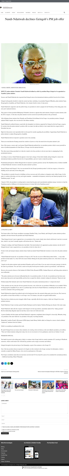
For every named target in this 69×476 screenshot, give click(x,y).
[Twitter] (5, 363)
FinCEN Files (4, 455)
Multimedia (28, 12)
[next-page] (4, 395)
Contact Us (46, 12)
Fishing (3, 457)
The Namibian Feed (52, 442)
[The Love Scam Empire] (21, 385)
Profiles (34, 12)
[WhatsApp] (8, 363)
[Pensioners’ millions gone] (34, 385)
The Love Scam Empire (19, 390)
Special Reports (20, 12)
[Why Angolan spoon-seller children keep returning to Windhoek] (7, 385)
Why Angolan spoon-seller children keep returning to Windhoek (6, 391)
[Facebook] (2, 363)
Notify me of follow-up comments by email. (10, 429)
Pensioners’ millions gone (33, 390)
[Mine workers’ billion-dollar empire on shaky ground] (62, 385)
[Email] (11, 363)
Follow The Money (5, 461)
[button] (64, 12)
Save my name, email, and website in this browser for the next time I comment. (21, 426)
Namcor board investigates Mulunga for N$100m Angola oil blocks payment (53, 372)
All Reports (7, 12)
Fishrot (13, 12)
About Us (39, 12)
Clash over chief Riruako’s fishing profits (10, 371)
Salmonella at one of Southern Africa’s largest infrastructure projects (48, 391)
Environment (4, 451)
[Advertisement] (34, 33)
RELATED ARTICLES (6, 377)
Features (3, 453)
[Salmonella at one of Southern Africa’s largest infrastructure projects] (48, 385)
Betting (2, 446)
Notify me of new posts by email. (8, 431)
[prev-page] (2, 395)
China (2, 449)
